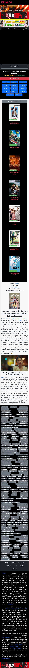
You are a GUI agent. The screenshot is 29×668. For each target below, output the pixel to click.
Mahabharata (6, 637)
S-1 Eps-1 (6, 82)
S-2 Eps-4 (23, 91)
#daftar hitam (24, 421)
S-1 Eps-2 (14, 82)
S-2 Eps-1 (23, 88)
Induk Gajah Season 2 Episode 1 (17, 319)
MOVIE (14, 563)
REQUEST (14, 569)
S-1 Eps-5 (14, 85)
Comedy (17, 283)
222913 (17, 287)
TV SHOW (21, 563)
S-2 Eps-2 (6, 91)
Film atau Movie (11, 609)
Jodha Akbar (18, 644)
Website (10, 604)
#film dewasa (5, 441)
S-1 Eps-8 (14, 88)
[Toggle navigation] (26, 2)
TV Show (18, 609)
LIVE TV (15, 566)
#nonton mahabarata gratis (20, 537)
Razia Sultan (17, 648)
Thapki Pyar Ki (15, 646)
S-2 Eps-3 (14, 91)
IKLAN (21, 566)
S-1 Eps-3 (23, 82)
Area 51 (24, 609)
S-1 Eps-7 (6, 88)
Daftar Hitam (6, 658)
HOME (7, 563)
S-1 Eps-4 (6, 85)
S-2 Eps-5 (10, 94)
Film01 (20, 320)
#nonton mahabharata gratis (8, 539)
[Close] (15, 10)
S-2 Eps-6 (18, 94)
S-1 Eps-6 (23, 85)
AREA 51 (8, 566)
